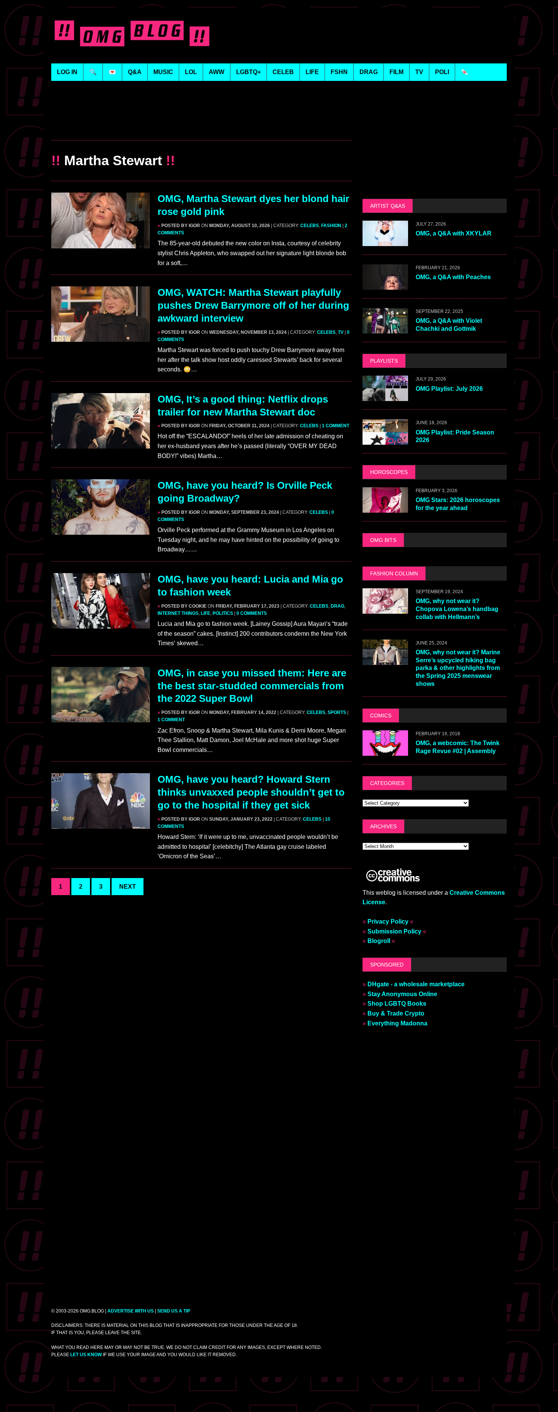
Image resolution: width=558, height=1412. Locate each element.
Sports (337, 712)
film (396, 72)
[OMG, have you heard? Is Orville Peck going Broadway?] (100, 530)
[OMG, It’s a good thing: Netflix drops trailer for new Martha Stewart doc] (100, 443)
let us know (86, 1354)
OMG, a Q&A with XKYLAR (454, 233)
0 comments (251, 613)
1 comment (335, 425)
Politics (223, 613)
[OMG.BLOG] (132, 31)
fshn (339, 72)
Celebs (309, 225)
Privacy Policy (387, 921)
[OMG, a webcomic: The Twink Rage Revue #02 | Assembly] (385, 750)
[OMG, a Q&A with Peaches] (385, 285)
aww (216, 72)
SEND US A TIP (173, 1311)
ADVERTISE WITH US (130, 1311)
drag (368, 72)
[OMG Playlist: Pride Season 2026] (385, 440)
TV (341, 332)
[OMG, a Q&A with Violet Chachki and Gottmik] (385, 328)
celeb (283, 72)
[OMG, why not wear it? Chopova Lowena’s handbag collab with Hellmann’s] (385, 608)
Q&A (135, 72)
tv (419, 72)
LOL (191, 72)
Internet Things (178, 613)
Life (205, 613)
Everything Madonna (397, 1023)
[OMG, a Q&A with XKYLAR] (385, 241)
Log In (67, 72)
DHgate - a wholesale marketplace (416, 984)
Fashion (331, 225)
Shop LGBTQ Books (396, 1003)
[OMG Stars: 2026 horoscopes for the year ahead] (385, 507)
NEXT (127, 886)
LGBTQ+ (248, 72)
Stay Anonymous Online (402, 994)
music (163, 72)
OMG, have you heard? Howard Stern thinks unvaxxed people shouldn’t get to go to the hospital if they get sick (251, 792)
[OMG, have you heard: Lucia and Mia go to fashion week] (100, 623)
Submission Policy (394, 931)
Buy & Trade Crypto (395, 1013)
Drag (337, 606)
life (312, 72)
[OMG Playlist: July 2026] (385, 396)
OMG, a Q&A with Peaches (453, 277)
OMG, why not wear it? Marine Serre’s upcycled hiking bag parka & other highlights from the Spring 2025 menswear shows (458, 668)
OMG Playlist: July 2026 (449, 388)
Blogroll (378, 941)
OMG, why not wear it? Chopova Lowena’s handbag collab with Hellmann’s (457, 609)
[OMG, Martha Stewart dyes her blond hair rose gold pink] (100, 243)
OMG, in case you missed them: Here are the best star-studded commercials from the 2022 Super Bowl (252, 685)
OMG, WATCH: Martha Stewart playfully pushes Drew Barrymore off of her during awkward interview (253, 305)
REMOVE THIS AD (201, 123)
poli (442, 72)
